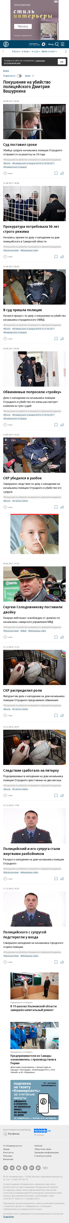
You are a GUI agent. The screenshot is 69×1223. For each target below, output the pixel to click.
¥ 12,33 (35, 51)
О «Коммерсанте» (12, 1145)
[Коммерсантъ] (6, 44)
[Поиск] (57, 44)
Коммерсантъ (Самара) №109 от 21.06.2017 (34, 328)
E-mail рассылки (42, 1155)
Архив (6, 1149)
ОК (61, 61)
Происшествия (12, 250)
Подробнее (8, 1216)
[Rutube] (31, 1167)
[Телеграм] (5, 1167)
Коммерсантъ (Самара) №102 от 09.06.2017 (34, 414)
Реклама (7, 1155)
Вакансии (8, 1159)
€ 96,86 (25, 51)
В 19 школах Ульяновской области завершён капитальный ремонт (33, 1008)
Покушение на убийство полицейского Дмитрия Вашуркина (33, 159)
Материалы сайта (30, 250)
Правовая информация (46, 1152)
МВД (24, 630)
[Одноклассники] (25, 1167)
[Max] (38, 1167)
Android (38, 1145)
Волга (6, 70)
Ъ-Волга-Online (21, 500)
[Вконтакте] (12, 1167)
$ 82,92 (15, 51)
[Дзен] (18, 1167)
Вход (51, 44)
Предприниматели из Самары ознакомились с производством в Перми (33, 1059)
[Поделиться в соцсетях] (62, 173)
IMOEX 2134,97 (48, 51)
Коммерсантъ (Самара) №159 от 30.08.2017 (34, 163)
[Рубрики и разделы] (62, 44)
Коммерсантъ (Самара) (16, 167)
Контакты (8, 1152)
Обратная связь (42, 1149)
